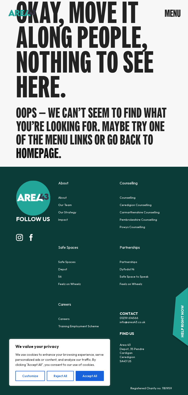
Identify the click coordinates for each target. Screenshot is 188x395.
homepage (37, 153)
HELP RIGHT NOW (182, 321)
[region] (59, 362)
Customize (30, 376)
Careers (63, 319)
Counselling (127, 197)
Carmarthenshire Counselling (140, 212)
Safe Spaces (66, 262)
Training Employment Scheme (78, 326)
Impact (63, 219)
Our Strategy (67, 212)
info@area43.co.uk (132, 322)
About (62, 197)
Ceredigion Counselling (136, 205)
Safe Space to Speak (134, 276)
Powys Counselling (132, 227)
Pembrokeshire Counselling (138, 219)
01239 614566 (129, 318)
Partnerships (128, 262)
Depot (62, 269)
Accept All (90, 376)
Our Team (65, 205)
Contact (129, 313)
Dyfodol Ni (127, 269)
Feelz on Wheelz (69, 284)
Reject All (60, 376)
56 (60, 276)
